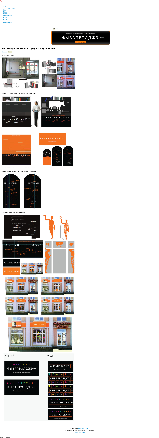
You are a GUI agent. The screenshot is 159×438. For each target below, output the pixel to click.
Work (4, 6)
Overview (4, 52)
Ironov (5, 17)
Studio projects (11, 8)
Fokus (5, 19)
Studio (5, 12)
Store (4, 10)
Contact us (6, 14)
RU (1, 1)
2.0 (57, 28)
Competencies (7, 16)
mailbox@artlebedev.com (79, 432)
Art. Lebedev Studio (83, 428)
